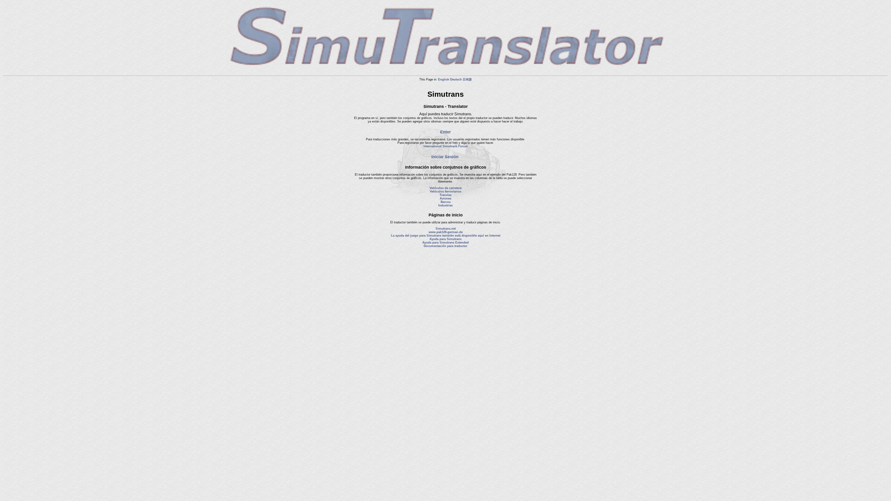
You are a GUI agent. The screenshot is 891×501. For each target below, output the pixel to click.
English (443, 79)
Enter (445, 132)
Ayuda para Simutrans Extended (445, 242)
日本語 (467, 79)
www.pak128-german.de (446, 232)
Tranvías (445, 195)
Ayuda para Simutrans (445, 239)
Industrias (445, 205)
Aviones (445, 198)
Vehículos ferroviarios (445, 191)
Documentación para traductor (445, 246)
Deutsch (456, 79)
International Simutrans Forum (445, 146)
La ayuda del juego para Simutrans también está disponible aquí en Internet (445, 235)
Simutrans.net (446, 228)
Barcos (446, 202)
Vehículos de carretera (445, 188)
